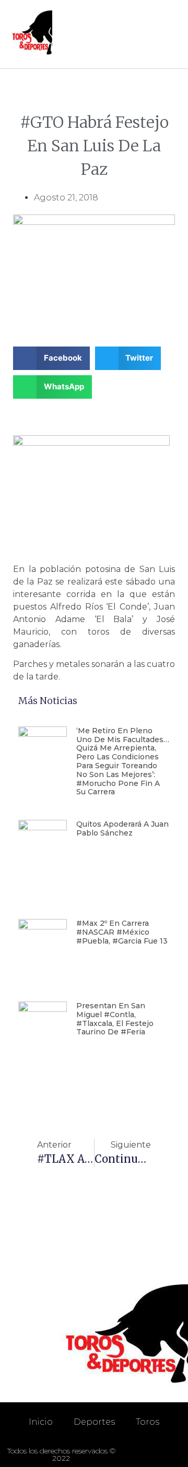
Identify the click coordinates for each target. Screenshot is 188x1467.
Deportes (94, 1422)
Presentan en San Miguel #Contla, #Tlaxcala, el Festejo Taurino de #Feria (115, 1018)
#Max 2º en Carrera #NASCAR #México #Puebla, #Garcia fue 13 (122, 932)
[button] (168, 34)
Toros (147, 1422)
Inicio (41, 1422)
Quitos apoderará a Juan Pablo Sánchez (122, 828)
